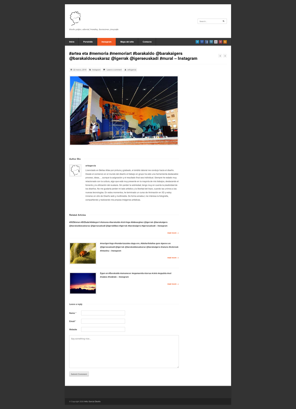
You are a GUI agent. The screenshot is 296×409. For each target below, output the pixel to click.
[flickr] (216, 42)
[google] (202, 42)
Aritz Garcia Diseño (92, 401)
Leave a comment (114, 69)
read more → (173, 232)
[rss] (225, 42)
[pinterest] (220, 42)
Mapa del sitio (127, 41)
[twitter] (197, 42)
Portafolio (88, 41)
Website (73, 329)
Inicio (71, 41)
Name (72, 313)
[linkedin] (211, 42)
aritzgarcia (131, 69)
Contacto (147, 41)
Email (72, 321)
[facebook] (206, 42)
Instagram (107, 41)
